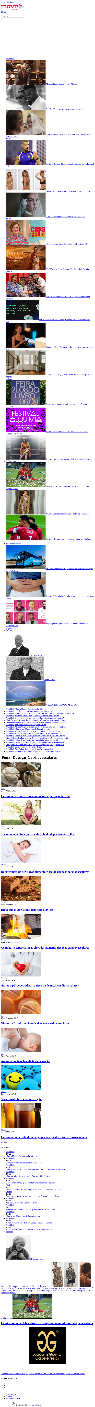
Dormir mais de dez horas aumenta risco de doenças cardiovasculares (45, 871)
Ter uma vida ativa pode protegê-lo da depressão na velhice (38, 834)
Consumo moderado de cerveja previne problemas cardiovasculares (44, 1137)
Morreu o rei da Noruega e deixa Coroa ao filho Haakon (37, 716)
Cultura (9, 379)
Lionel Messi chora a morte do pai (28, 747)
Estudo (3, 864)
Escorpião (52, 1374)
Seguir (3, 12)
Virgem (37, 1374)
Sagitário (59, 1374)
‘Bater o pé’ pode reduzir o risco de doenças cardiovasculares (40, 985)
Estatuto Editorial (12, 1396)
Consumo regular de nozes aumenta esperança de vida (35, 796)
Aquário (76, 1374)
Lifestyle (9, 299)
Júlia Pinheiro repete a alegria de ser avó (30, 725)
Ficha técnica (11, 1394)
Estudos (4, 978)
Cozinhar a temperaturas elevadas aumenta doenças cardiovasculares (45, 947)
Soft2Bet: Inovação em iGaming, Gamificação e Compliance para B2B (41, 738)
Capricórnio (68, 1374)
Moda (8, 139)
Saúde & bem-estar (13, 543)
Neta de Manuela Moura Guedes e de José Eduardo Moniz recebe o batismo (44, 713)
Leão (32, 1374)
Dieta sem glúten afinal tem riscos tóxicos (27, 909)
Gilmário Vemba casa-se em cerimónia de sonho (33, 711)
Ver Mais (9, 1232)
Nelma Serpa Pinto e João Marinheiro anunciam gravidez (37, 740)
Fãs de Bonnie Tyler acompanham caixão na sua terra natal (38, 733)
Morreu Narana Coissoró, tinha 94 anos (30, 709)
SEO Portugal (36, 1405)
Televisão (9, 219)
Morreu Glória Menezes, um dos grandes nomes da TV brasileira (40, 727)
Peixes (82, 1374)
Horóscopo (10, 628)
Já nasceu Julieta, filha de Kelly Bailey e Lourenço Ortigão (38, 731)
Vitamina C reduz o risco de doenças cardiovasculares (35, 1023)
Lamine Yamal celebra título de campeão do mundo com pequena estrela (47, 1323)
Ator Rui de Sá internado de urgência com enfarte (34, 749)
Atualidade (10, 59)
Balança (44, 1374)
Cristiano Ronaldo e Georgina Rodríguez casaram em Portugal (39, 742)
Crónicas (9, 630)
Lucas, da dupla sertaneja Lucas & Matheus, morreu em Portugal (40, 736)
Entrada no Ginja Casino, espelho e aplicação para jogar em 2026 (38, 745)
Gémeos (16, 1374)
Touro (10, 1374)
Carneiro (4, 1374)
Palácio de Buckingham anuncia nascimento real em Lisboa (38, 751)
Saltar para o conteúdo (9, 2)
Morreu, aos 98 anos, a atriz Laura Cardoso (32, 729)
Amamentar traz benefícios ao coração (25, 1061)
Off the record (11, 461)
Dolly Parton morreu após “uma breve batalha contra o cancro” (39, 718)
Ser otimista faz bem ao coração (21, 1099)
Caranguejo (25, 1374)
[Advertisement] (47, 38)
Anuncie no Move (13, 1398)
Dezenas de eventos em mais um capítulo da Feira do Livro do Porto (39, 722)
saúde (3, 789)
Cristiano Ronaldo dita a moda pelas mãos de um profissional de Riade (38, 720)
